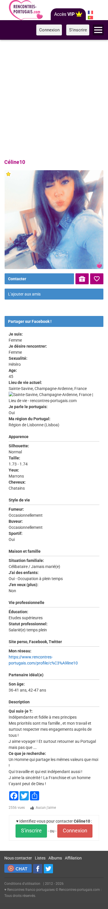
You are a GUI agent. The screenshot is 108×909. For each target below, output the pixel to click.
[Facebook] (37, 868)
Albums (55, 858)
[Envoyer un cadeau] (82, 279)
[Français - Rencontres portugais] (90, 12)
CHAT (21, 868)
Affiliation (73, 858)
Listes (40, 858)
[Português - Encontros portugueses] (90, 17)
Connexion (75, 831)
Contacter (17, 279)
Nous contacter (18, 858)
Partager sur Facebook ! (30, 321)
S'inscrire (31, 831)
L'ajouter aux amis (24, 294)
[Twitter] (48, 868)
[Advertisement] (54, 98)
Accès (64, 14)
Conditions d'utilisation (22, 884)
